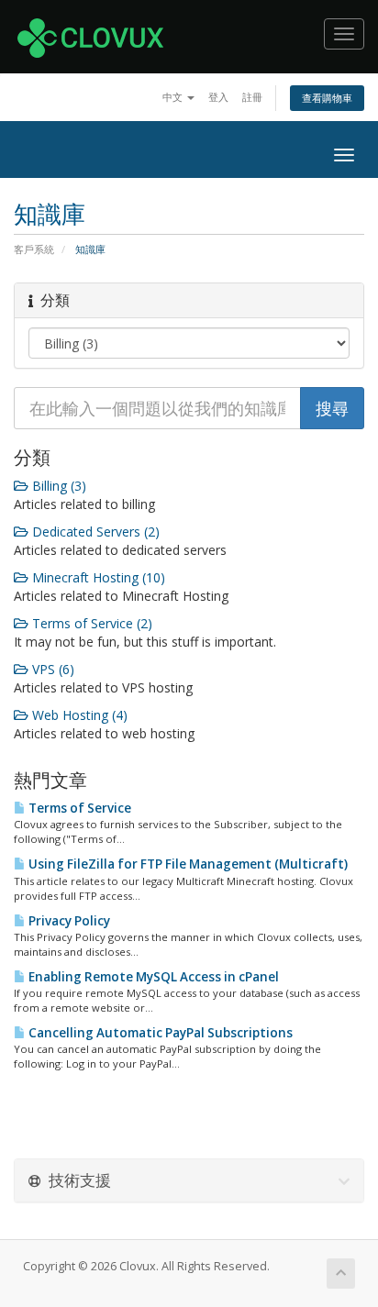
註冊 (252, 97)
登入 (218, 97)
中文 (173, 97)
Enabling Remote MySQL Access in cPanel (152, 977)
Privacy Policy (68, 921)
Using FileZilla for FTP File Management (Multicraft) (187, 864)
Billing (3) (57, 485)
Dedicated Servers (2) (94, 531)
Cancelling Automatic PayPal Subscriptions (159, 1033)
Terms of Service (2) (90, 623)
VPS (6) (51, 669)
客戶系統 (34, 249)
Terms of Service (78, 808)
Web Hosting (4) (78, 715)
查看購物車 (327, 98)
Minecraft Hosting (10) (96, 577)
